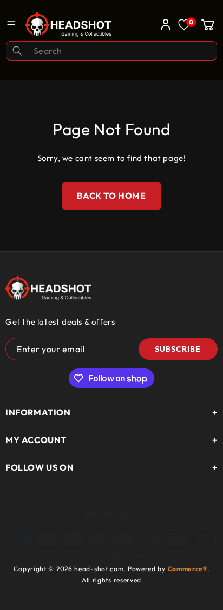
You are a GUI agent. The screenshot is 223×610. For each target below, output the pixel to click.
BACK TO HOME (111, 195)
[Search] (17, 51)
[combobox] (111, 51)
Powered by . (168, 569)
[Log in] (163, 24)
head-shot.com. (101, 569)
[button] (208, 24)
